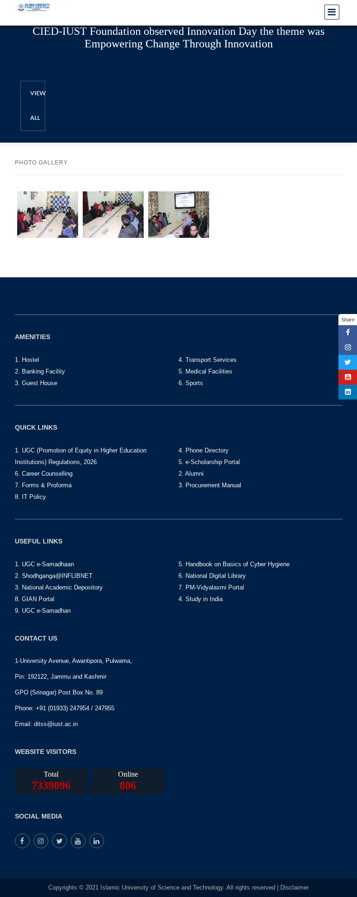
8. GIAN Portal (34, 599)
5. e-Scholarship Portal (209, 461)
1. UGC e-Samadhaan (44, 564)
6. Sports (190, 383)
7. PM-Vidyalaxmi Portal (211, 587)
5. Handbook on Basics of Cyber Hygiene (234, 564)
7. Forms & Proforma (43, 485)
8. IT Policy (30, 496)
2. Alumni (191, 473)
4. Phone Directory (203, 450)
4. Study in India (200, 599)
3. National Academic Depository (59, 587)
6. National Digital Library (212, 575)
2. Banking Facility (40, 371)
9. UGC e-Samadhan (43, 610)
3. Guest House (36, 383)
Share (348, 319)
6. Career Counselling (44, 473)
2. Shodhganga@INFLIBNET (54, 575)
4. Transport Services (207, 359)
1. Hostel (27, 359)
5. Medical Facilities (205, 371)
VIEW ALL (37, 106)
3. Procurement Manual (209, 485)
